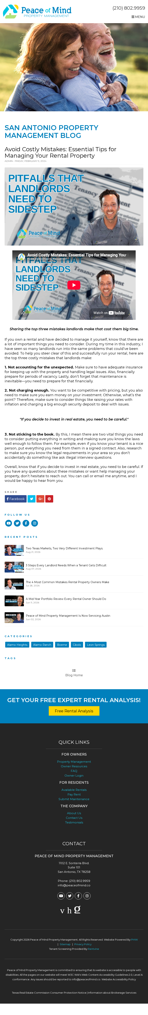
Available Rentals (74, 790)
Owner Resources (74, 766)
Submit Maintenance (74, 799)
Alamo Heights (17, 645)
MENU (139, 17)
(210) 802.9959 (129, 8)
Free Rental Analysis (74, 711)
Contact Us (74, 818)
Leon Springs (96, 645)
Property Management (74, 761)
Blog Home (74, 675)
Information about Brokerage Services (112, 992)
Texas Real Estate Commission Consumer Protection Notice (49, 992)
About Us (74, 813)
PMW (134, 939)
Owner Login (74, 775)
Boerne (62, 645)
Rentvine (93, 948)
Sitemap (65, 944)
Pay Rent (74, 794)
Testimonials (74, 822)
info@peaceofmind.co (74, 885)
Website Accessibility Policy (119, 979)
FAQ (74, 771)
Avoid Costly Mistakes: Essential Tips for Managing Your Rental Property (60, 152)
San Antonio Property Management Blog (51, 131)
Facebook (17, 499)
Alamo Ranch (42, 645)
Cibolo (77, 645)
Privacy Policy (83, 944)
